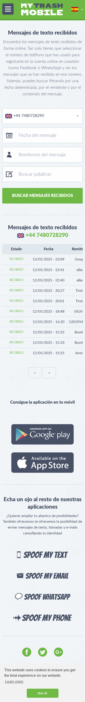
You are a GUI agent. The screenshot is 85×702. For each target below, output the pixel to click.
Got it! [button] (42, 693)
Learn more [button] (14, 681)
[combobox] (42, 116)
